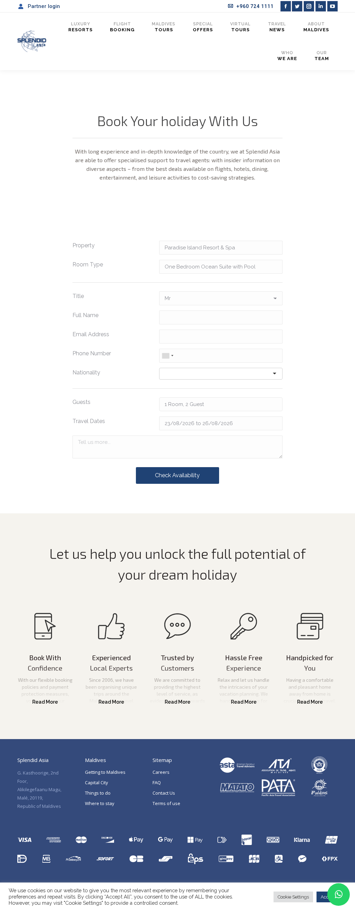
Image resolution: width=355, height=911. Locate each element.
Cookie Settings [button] (293, 897)
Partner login (44, 6)
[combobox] (167, 355)
